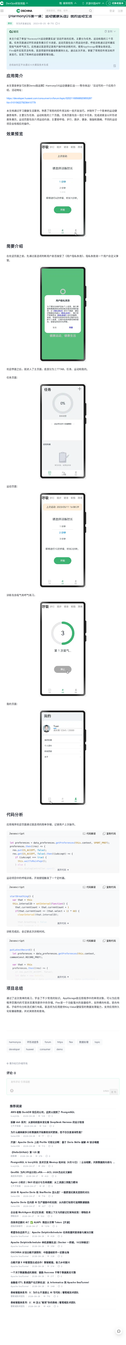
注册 (120, 10)
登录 (112, 10)
